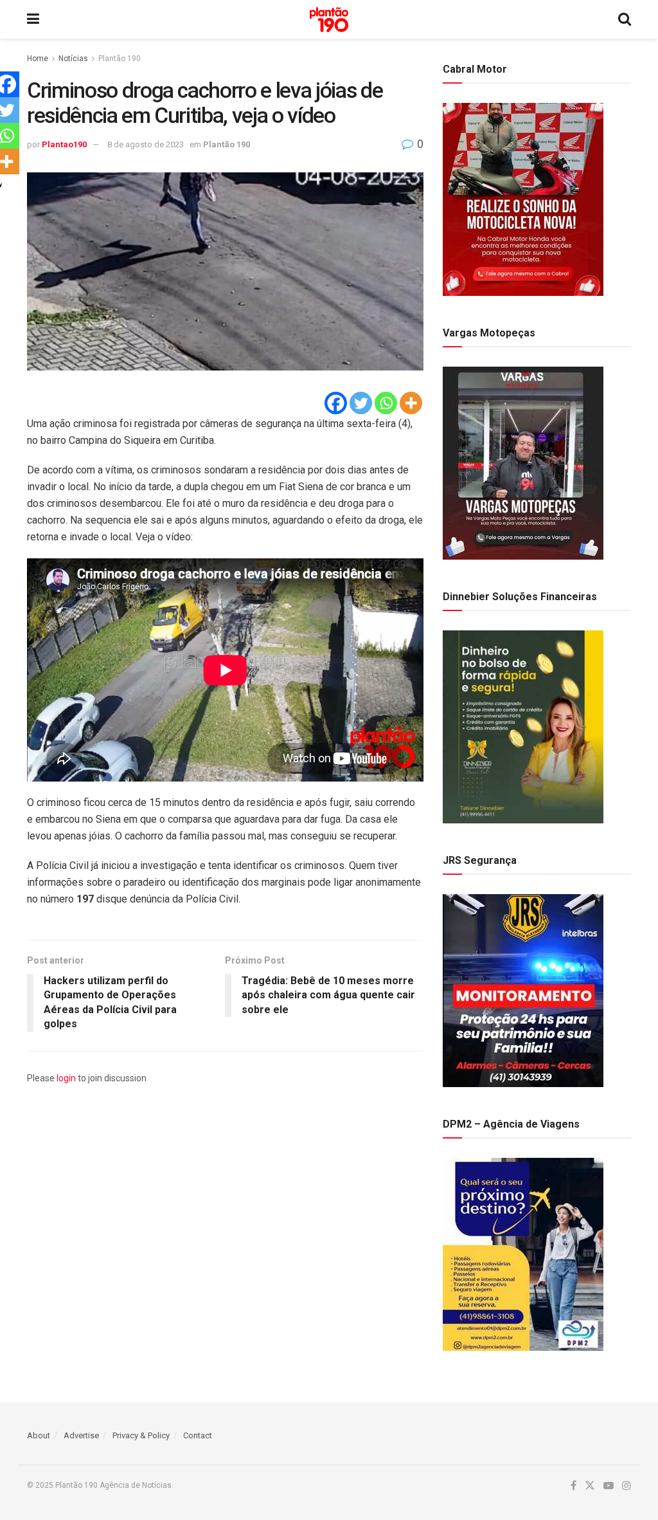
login (66, 1078)
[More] (411, 403)
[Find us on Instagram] (626, 1486)
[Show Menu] (33, 19)
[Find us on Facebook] (573, 1486)
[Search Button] (624, 19)
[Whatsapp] (386, 403)
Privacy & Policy (141, 1435)
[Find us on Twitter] (590, 1486)
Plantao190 (64, 144)
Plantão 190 (119, 58)
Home (37, 58)
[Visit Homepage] (329, 19)
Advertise (81, 1435)
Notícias (73, 58)
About (38, 1435)
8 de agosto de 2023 (145, 144)
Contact (197, 1435)
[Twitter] (361, 403)
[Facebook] (336, 403)
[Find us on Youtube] (608, 1486)
